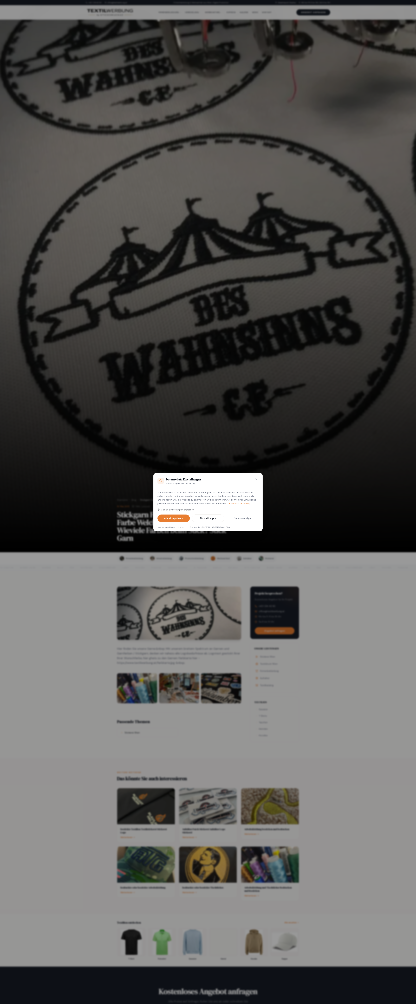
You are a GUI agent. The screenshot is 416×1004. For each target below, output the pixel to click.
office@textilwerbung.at (117, 2)
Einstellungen (208, 518)
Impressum (182, 527)
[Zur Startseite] (110, 12)
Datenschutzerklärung (238, 503)
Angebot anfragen (313, 12)
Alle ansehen (290, 922)
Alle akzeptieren (173, 518)
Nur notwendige (242, 518)
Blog (134, 499)
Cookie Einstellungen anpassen (177, 509)
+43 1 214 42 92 (95, 2)
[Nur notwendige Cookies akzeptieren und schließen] (256, 479)
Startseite (122, 499)
